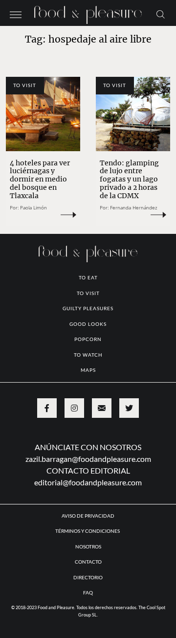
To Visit (24, 85)
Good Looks (88, 324)
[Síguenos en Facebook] (47, 408)
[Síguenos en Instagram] (74, 408)
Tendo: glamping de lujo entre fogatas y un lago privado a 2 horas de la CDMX (129, 179)
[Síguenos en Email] (101, 408)
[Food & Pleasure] (88, 12)
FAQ (88, 592)
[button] (16, 14)
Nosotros (88, 546)
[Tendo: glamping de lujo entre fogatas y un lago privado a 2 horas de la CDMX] (133, 114)
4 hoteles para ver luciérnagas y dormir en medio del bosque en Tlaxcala (40, 179)
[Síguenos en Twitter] (129, 408)
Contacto (88, 562)
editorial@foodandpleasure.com (88, 482)
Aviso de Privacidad (88, 516)
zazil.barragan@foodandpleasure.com (88, 458)
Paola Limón (33, 207)
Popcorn (88, 339)
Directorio (88, 577)
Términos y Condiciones (88, 531)
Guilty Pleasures (88, 308)
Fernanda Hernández (133, 207)
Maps (88, 370)
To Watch (88, 355)
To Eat (88, 277)
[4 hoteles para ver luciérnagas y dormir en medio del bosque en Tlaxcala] (43, 114)
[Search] (160, 14)
